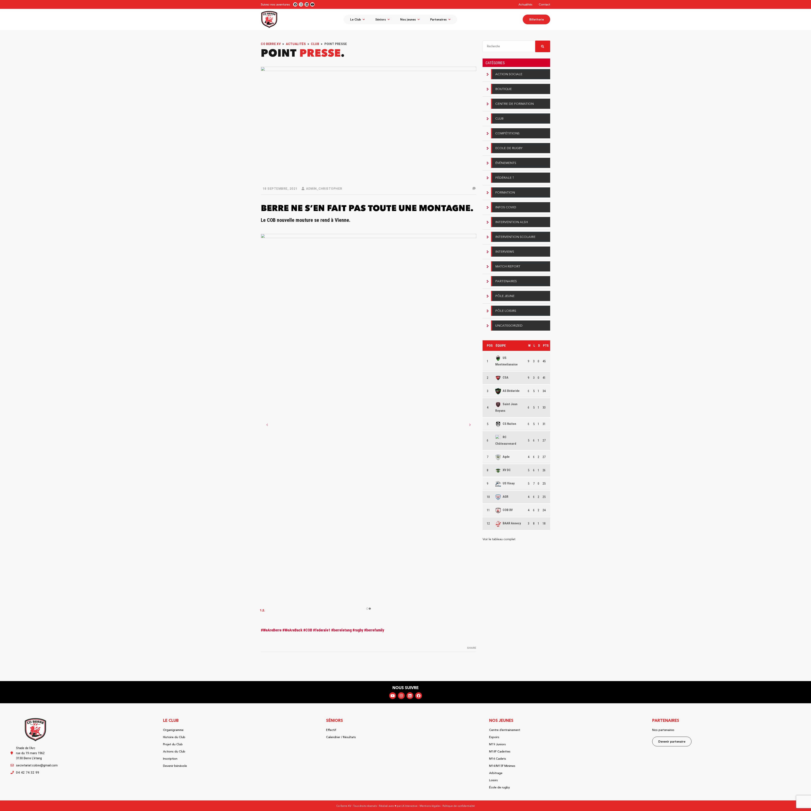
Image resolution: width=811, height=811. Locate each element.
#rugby (358, 630)
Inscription (170, 759)
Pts (546, 346)
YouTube (392, 695)
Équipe (501, 346)
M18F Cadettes (499, 751)
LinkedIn (410, 695)
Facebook (418, 695)
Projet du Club (173, 744)
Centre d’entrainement (504, 730)
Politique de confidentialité (458, 805)
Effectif (331, 730)
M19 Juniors (497, 744)
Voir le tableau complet (499, 539)
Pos (490, 346)
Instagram (401, 695)
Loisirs (493, 780)
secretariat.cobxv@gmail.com (37, 765)
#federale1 (322, 630)
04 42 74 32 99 (27, 772)
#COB (308, 630)
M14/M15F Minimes (502, 766)
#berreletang (341, 630)
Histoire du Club (174, 737)
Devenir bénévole (175, 766)
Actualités (525, 4)
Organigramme (173, 730)
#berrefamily (374, 630)
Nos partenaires (663, 730)
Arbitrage (495, 773)
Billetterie (536, 19)
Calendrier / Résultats (341, 737)
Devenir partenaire (671, 741)
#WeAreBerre (271, 630)
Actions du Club (174, 751)
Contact (544, 4)
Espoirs (494, 737)
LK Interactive (409, 805)
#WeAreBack (292, 630)
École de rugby (499, 787)
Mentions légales (430, 805)
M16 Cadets (497, 759)
